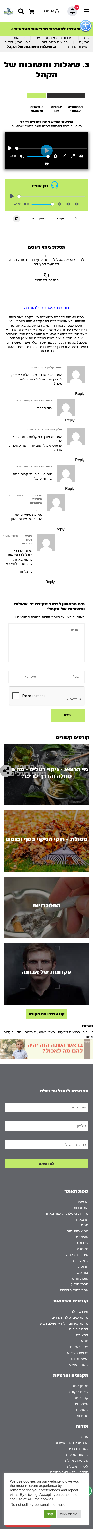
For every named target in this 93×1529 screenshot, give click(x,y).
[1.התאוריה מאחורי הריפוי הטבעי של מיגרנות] (75, 95)
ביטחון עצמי (78, 1365)
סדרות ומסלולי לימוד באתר (66, 1213)
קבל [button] (50, 1514)
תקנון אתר (80, 1386)
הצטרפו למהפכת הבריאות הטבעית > (46, 29)
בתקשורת (80, 1261)
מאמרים (81, 1249)
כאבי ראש (47, 1032)
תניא (84, 1341)
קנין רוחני (80, 1398)
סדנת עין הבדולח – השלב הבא (64, 1323)
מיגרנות (30, 1032)
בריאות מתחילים (55, 42)
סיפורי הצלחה (77, 1255)
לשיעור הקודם (66, 218)
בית (86, 38)
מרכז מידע (79, 1284)
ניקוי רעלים (12, 1032)
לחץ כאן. (10, 564)
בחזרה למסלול (47, 280)
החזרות (82, 1415)
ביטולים (82, 1410)
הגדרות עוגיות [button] (69, 1514)
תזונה (88, 1036)
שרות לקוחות (77, 1392)
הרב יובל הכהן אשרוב (71, 1443)
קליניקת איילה (76, 1460)
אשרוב (88, 1032)
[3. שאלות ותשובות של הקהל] (36, 95)
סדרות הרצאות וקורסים (54, 38)
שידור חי (81, 1243)
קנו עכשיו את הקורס (47, 1014)
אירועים (82, 1237)
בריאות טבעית (69, 1032)
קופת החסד (79, 1278)
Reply (80, 394)
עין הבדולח (79, 1312)
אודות (83, 1437)
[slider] (51, 148)
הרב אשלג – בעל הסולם (69, 1472)
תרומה (83, 1267)
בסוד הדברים (43, 400)
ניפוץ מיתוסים (77, 1231)
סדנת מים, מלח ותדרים (70, 1317)
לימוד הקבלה (77, 1466)
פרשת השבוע (77, 1353)
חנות (84, 1225)
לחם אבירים (78, 1329)
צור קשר (81, 1272)
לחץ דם (82, 1335)
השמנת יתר (79, 1359)
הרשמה (82, 1202)
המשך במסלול (37, 218)
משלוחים (81, 1404)
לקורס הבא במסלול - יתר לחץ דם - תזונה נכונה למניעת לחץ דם (46, 262)
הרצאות (82, 1219)
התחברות (81, 1208)
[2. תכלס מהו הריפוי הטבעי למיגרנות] (56, 95)
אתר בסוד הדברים (74, 1290)
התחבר (48, 11)
